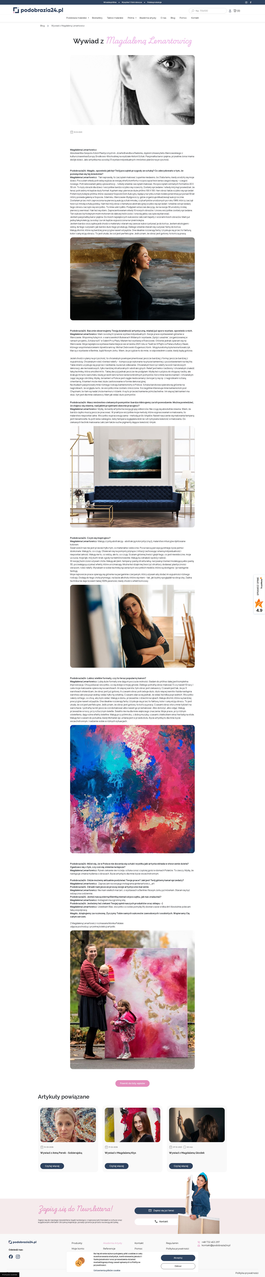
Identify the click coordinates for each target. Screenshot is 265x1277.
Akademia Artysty (112, 1243)
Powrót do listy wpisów (132, 1083)
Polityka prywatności (177, 1248)
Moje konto (78, 1248)
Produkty (77, 1243)
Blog (42, 26)
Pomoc (138, 1248)
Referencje (109, 1248)
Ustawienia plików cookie (107, 1270)
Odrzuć (178, 1266)
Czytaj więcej (52, 1166)
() (238, 10)
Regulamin (172, 1243)
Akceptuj (178, 1258)
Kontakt (163, 1221)
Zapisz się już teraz (163, 1210)
